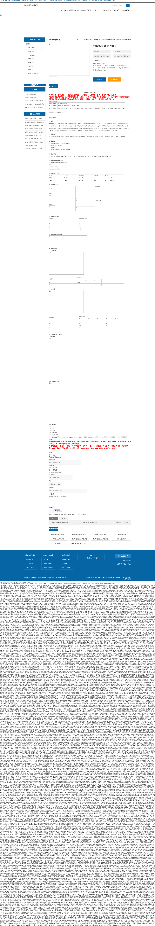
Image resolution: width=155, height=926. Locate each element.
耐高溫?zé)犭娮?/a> (33, 73)
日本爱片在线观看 (24, 609)
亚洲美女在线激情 (77, 689)
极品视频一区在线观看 (121, 768)
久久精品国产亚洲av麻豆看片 (8, 685)
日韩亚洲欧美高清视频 (36, 609)
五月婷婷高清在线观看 (36, 774)
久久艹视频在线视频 (60, 593)
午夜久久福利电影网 (12, 648)
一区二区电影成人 (79, 732)
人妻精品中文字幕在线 (9, 844)
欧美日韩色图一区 (41, 815)
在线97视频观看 (128, 585)
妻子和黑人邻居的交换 (44, 787)
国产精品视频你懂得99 (9, 651)
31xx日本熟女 (4, 658)
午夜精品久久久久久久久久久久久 (116, 648)
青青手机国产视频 (49, 629)
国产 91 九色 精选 (18, 828)
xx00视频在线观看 (112, 781)
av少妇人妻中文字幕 (40, 653)
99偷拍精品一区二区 (111, 669)
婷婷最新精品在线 (80, 786)
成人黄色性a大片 (46, 705)
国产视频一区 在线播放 (89, 782)
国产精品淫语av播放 (16, 661)
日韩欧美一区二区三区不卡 (7, 598)
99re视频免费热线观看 (105, 617)
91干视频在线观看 (57, 587)
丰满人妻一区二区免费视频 (142, 711)
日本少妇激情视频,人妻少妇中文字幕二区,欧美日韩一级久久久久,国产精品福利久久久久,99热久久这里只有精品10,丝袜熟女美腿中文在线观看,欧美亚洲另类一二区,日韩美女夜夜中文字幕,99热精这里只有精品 (57, 0)
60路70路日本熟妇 (129, 812)
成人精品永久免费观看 (39, 626)
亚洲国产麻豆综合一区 (84, 715)
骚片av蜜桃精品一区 (107, 703)
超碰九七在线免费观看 (25, 821)
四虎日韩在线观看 (73, 718)
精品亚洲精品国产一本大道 (71, 842)
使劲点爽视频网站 (9, 634)
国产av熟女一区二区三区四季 (22, 668)
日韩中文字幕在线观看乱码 (91, 698)
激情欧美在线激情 (78, 587)
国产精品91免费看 (90, 706)
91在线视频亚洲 (45, 666)
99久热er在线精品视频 (137, 666)
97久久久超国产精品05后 (63, 836)
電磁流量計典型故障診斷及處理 (33, 138)
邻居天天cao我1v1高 (70, 635)
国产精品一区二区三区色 (82, 613)
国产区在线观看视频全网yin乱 (56, 766)
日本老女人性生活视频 (72, 630)
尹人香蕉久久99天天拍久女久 (143, 606)
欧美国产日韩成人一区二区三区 (105, 768)
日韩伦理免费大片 (12, 825)
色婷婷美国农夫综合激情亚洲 (35, 719)
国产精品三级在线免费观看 (75, 797)
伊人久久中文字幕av (14, 803)
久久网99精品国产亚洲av (52, 592)
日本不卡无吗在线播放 (140, 637)
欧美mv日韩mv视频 (101, 732)
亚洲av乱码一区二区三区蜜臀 (54, 826)
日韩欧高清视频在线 (31, 841)
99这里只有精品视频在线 (109, 826)
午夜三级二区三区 (120, 626)
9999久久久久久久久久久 (129, 841)
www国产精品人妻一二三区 (38, 603)
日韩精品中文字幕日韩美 (132, 744)
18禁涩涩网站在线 (24, 621)
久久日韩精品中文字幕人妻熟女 (14, 695)
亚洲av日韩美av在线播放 (144, 745)
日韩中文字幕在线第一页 (98, 647)
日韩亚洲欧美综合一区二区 (79, 651)
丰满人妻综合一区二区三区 (74, 590)
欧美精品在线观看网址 (105, 609)
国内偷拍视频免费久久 (143, 687)
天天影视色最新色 (94, 695)
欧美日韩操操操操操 (28, 740)
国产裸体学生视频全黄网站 (61, 768)
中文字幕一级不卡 (101, 692)
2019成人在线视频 (129, 693)
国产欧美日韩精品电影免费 (113, 791)
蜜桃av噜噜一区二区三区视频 (80, 737)
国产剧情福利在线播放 (142, 668)
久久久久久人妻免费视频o (19, 799)
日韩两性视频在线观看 (118, 617)
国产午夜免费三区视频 (56, 666)
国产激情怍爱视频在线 (97, 605)
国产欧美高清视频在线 (45, 690)
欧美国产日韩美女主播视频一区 (60, 771)
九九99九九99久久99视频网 (81, 682)
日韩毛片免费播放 (114, 795)
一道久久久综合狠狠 (131, 621)
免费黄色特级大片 (20, 841)
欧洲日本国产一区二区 (77, 684)
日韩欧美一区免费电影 (111, 685)
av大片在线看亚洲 (16, 595)
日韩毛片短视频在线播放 (7, 635)
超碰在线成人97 (63, 837)
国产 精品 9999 (53, 672)
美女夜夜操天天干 (96, 715)
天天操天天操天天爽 (67, 732)
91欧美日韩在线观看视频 (46, 753)
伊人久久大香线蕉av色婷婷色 (119, 760)
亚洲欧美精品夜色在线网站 (73, 820)
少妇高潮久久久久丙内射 (37, 663)
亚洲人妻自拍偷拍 (59, 647)
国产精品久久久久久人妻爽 (27, 693)
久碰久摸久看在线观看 (63, 744)
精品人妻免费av (128, 805)
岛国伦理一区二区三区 (92, 705)
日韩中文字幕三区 (85, 647)
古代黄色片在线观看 (102, 706)
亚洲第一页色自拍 (96, 744)
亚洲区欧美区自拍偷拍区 (83, 616)
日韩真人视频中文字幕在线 (25, 687)
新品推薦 (34, 89)
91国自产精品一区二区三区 (47, 621)
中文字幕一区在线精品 (78, 639)
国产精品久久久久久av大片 (52, 605)
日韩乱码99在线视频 (89, 800)
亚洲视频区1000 (144, 609)
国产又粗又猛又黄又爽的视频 (140, 825)
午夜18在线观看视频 (56, 616)
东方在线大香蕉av (101, 742)
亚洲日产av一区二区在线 (26, 831)
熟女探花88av (61, 778)
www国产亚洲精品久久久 (118, 744)
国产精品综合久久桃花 (28, 658)
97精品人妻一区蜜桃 (107, 587)
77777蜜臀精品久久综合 (7, 718)
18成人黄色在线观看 (39, 613)
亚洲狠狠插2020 (37, 800)
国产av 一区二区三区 (139, 829)
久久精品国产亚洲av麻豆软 (117, 839)
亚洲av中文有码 (117, 747)
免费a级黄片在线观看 (45, 716)
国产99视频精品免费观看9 (85, 687)
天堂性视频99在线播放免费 (35, 825)
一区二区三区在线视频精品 (108, 596)
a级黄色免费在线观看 (10, 723)
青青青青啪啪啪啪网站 (131, 634)
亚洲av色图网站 (82, 778)
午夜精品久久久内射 (27, 614)
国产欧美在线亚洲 (70, 810)
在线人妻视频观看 (63, 700)
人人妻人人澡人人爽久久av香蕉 (125, 802)
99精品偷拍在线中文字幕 (13, 850)
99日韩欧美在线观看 (99, 593)
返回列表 (125, 522)
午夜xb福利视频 (22, 825)
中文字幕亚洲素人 (123, 605)
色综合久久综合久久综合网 (81, 622)
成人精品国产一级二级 (148, 640)
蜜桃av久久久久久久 (45, 669)
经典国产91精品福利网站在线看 (32, 731)
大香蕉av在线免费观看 (30, 590)
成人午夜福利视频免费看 (148, 613)
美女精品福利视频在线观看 (99, 637)
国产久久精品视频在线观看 (59, 797)
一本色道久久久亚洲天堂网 (33, 782)
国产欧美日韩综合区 (106, 810)
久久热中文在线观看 (115, 635)
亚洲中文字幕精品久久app (23, 761)
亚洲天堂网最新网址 (39, 674)
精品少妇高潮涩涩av (68, 613)
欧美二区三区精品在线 (17, 846)
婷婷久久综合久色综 (66, 692)
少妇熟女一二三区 (134, 605)
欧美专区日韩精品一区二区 (77, 621)
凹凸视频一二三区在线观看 (78, 660)
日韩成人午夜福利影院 (101, 650)
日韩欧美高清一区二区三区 (100, 690)
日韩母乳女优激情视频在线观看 (131, 752)
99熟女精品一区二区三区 (82, 748)
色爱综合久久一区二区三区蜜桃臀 (88, 697)
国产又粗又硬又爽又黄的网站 (92, 587)
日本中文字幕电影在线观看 (131, 761)
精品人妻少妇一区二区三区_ (125, 590)
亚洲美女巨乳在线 (132, 587)
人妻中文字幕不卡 (114, 829)
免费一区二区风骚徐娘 (14, 757)
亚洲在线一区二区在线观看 (41, 614)
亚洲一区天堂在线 (38, 760)
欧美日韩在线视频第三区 (134, 658)
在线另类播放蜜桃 (142, 621)
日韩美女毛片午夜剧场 (79, 736)
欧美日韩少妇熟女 (142, 834)
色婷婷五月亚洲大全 (87, 836)
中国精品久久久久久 (132, 619)
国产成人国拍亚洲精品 (75, 626)
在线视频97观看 (55, 779)
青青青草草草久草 (118, 682)
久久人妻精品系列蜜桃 (140, 692)
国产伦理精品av (143, 619)
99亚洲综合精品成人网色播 (94, 770)
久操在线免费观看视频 (10, 692)
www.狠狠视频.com (24, 663)
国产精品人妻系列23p (43, 721)
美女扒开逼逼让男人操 (113, 732)
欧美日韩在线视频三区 (85, 805)
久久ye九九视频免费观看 (104, 803)
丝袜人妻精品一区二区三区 (126, 606)
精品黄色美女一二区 (24, 739)
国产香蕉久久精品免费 (59, 588)
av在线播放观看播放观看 (113, 593)
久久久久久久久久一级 (25, 648)
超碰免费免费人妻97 (37, 629)
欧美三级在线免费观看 (6, 731)
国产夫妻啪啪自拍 (7, 593)
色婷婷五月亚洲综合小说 (13, 744)
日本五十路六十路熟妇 (135, 596)
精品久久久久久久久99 (78, 755)
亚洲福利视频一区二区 (21, 716)
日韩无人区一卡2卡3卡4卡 (71, 614)
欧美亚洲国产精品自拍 (41, 834)
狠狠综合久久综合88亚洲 (110, 833)
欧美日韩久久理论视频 (19, 719)
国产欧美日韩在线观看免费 (117, 613)
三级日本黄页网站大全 (30, 836)
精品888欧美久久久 (62, 711)
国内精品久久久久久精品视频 (64, 789)
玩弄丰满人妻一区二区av (56, 799)
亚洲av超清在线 (125, 786)
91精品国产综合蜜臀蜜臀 (23, 598)
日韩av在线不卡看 (101, 648)
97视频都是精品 (43, 799)
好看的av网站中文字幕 (112, 844)
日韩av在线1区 (10, 727)
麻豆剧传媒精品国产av (114, 718)
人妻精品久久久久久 (107, 658)
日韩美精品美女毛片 (143, 815)
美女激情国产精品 (41, 689)
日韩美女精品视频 (93, 681)
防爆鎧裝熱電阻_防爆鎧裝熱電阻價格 (59, 534)
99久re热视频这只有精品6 (46, 593)
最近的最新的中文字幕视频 (37, 630)
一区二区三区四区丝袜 (21, 797)
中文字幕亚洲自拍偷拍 (118, 639)
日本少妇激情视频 (92, 660)
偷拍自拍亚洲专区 (149, 660)
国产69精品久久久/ (101, 757)
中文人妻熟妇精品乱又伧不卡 (107, 802)
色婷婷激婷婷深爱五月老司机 (139, 647)
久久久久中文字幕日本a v (40, 766)
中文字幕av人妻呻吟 (104, 671)
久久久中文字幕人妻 (86, 666)
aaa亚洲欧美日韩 (121, 727)
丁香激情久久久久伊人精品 (76, 598)
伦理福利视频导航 (20, 727)
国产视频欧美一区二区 (72, 847)
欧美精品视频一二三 (17, 650)
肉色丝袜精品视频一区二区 (44, 635)
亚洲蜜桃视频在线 (57, 643)
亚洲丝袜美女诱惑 (34, 844)
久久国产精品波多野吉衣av (134, 643)
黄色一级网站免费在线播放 (102, 600)
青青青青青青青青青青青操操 (126, 711)
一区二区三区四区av (65, 698)
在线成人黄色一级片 (77, 757)
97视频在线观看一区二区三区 (54, 613)
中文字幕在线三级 (74, 596)
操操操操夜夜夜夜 (49, 697)
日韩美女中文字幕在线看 (15, 724)
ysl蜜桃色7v (14, 608)
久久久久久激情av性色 (29, 643)
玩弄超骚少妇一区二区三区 (60, 702)
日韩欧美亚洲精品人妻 (42, 595)
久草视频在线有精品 (89, 742)
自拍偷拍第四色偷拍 (130, 651)
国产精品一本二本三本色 (20, 708)
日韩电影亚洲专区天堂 (43, 616)
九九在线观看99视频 (106, 624)
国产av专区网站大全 (72, 627)
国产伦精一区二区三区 (137, 789)
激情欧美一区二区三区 (89, 702)
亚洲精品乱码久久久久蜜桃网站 (101, 805)
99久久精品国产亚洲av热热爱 (42, 587)
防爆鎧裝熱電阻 (121, 534)
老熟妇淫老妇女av (103, 818)
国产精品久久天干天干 (14, 726)
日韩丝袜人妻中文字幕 (13, 697)
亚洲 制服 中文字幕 (51, 739)
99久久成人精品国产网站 (86, 847)
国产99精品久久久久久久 (133, 837)
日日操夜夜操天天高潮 (109, 710)
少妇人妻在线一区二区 (16, 791)
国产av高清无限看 (114, 731)
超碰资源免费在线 (138, 805)
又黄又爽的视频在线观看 (38, 747)
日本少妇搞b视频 (5, 632)
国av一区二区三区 (68, 642)
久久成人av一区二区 (32, 640)
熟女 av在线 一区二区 (43, 655)
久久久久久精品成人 (76, 782)
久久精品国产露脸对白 (110, 601)
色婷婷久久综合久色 (73, 787)
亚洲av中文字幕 (147, 795)
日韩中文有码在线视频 (19, 721)
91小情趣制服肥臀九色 (16, 713)
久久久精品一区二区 (92, 736)
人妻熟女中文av (107, 642)
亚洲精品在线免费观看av (70, 753)
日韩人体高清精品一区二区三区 (115, 742)
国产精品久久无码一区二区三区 (96, 750)
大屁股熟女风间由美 (142, 697)
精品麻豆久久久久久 (86, 700)
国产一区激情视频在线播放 (21, 837)
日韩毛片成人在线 (7, 755)
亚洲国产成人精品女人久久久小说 (107, 660)
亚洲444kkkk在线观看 (118, 598)
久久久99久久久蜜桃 (33, 585)
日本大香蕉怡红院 (56, 732)
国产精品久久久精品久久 (10, 687)
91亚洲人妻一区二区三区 (79, 803)
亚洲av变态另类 (129, 639)
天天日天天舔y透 (18, 731)
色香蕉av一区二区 (105, 585)
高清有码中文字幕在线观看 (10, 807)
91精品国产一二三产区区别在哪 (120, 592)
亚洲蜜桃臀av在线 (93, 617)
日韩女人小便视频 (11, 808)
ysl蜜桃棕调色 (145, 672)
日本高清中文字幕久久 (16, 700)
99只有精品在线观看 (77, 698)
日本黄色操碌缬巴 (45, 585)
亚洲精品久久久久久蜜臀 (57, 601)
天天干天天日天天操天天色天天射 (40, 816)
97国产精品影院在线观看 (72, 600)
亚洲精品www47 (71, 588)
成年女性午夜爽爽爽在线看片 (86, 661)
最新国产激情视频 (101, 723)
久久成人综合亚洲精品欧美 (24, 651)
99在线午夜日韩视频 (98, 687)
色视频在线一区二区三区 (98, 611)
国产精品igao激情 (5, 614)
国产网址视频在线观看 (23, 723)
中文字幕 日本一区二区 (21, 795)
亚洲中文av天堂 (46, 779)
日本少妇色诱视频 (24, 779)
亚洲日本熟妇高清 (143, 671)
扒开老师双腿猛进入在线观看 (138, 833)
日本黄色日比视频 (81, 663)
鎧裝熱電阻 (31, 70)
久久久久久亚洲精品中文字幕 (10, 779)
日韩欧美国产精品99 (5, 642)
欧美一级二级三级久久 (118, 645)
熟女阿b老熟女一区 (119, 608)
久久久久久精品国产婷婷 (99, 674)
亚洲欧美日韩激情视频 (124, 787)
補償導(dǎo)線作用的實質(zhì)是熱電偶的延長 (34, 125)
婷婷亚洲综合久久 (11, 812)
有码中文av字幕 (4, 705)
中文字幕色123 (28, 624)
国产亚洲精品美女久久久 (42, 627)
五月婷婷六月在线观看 (64, 685)
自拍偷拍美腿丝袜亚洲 (50, 763)
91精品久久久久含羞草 (85, 849)
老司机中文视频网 (83, 627)
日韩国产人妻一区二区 (89, 692)
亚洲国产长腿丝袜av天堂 (46, 829)
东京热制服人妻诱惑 (80, 656)
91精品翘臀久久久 (147, 598)
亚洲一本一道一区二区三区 (25, 645)
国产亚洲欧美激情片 (48, 774)
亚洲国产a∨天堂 (108, 763)
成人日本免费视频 (33, 690)
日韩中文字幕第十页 (31, 787)
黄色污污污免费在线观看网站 (33, 768)
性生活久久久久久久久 (120, 719)
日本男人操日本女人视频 (63, 621)
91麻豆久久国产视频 (141, 698)
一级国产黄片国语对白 (142, 679)
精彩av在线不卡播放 (27, 770)
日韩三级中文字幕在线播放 (82, 640)
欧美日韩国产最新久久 (28, 726)
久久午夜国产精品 (71, 795)
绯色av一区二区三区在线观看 (83, 632)
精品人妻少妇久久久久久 (56, 595)
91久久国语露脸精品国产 (43, 784)
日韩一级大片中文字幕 (38, 651)
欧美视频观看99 (126, 611)
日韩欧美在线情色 (21, 640)
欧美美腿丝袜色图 (96, 658)
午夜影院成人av (78, 721)
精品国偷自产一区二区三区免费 (86, 753)
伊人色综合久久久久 (86, 799)
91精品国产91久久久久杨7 (46, 676)
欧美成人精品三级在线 (21, 635)
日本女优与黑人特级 (66, 723)
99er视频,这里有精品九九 (139, 787)
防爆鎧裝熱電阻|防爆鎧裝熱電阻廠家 (80, 534)
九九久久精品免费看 (118, 651)
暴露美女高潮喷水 (69, 748)
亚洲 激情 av (89, 639)
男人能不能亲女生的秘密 (27, 622)
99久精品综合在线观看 (132, 727)
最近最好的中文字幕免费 (117, 684)
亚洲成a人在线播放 (103, 635)
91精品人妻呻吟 (100, 753)
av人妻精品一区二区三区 (18, 671)
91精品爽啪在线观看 (90, 844)
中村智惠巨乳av (29, 810)
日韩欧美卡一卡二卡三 (140, 639)
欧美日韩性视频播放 (7, 668)
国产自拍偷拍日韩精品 (40, 758)
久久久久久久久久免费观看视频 (69, 740)
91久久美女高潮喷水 (99, 606)
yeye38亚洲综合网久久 (113, 692)
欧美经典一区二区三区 (60, 609)
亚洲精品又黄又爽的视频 (103, 684)
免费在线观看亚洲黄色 (144, 774)
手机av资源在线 (55, 692)
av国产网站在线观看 (57, 716)
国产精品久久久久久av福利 (140, 765)
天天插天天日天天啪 (23, 778)
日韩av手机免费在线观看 (48, 600)
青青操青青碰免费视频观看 (44, 847)
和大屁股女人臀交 (140, 661)
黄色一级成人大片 (127, 753)
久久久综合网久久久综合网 (113, 841)
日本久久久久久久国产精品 (135, 726)
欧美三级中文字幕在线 (18, 734)
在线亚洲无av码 (48, 773)
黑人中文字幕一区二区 (104, 643)
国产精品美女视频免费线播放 (61, 619)
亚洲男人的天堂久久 (107, 608)
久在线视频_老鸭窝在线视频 (99, 616)
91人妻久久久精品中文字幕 (75, 742)
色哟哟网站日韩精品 (69, 841)
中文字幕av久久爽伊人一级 (143, 739)
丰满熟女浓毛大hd (54, 608)
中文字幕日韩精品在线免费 (76, 676)
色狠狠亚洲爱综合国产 (23, 774)
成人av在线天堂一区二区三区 (87, 740)
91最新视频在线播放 (128, 629)
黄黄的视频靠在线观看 (6, 828)
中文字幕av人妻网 (12, 617)
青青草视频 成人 (112, 590)
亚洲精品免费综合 (25, 710)
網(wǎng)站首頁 (66, 10)
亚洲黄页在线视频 (80, 624)
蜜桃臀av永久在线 (37, 715)
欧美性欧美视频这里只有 (114, 723)
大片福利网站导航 (66, 737)
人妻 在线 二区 (122, 815)
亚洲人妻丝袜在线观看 (128, 664)
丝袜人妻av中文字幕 (96, 719)
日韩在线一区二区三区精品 (36, 808)
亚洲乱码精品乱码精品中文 (56, 810)
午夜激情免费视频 (70, 774)
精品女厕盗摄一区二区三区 (94, 603)
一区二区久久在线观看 (90, 629)
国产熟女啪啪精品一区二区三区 (102, 639)
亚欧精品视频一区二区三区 (20, 600)
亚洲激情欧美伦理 (9, 716)
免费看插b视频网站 (81, 810)
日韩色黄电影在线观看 (12, 663)
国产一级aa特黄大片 (73, 658)
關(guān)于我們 (76, 10)
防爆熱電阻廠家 (48, 568)
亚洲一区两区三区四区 (70, 750)
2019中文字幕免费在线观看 (29, 684)
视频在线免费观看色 (28, 700)
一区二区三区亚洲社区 (81, 761)
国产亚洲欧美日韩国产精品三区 (23, 800)
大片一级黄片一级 (37, 744)
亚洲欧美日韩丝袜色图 (106, 766)
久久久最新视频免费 (18, 737)
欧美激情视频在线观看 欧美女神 (84, 841)
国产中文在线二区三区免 (76, 702)
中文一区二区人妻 (40, 622)
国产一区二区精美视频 (52, 674)
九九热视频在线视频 (143, 593)
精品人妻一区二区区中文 (147, 684)
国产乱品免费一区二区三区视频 (132, 632)
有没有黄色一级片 (17, 626)
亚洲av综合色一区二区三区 (12, 693)
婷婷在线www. (148, 766)
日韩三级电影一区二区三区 (26, 627)
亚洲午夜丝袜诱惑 (44, 849)
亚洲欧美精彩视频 (69, 786)
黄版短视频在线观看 (62, 626)
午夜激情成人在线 (102, 823)
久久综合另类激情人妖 (94, 655)
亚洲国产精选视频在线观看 (67, 605)
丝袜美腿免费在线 (112, 757)
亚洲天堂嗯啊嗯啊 (112, 815)
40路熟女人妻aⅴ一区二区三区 (78, 681)
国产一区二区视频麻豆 (143, 587)
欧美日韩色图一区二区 (147, 760)
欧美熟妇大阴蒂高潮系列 (41, 810)
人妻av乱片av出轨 (114, 679)
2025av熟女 (93, 613)
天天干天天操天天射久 (93, 656)
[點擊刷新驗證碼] (58, 510)
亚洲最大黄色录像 (64, 681)
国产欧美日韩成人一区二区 (91, 598)
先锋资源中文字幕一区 (56, 642)
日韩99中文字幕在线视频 (73, 585)
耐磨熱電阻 (31, 62)
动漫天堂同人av (119, 655)
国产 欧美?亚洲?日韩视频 (115, 629)
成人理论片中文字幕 (124, 666)
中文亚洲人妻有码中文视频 (50, 648)
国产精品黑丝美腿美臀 (9, 706)
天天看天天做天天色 (46, 703)
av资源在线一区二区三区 (33, 727)
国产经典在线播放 (39, 685)
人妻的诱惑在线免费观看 (87, 600)
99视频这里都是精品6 (148, 596)
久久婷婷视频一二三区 (138, 700)
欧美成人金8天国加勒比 (120, 703)
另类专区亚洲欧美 (90, 732)
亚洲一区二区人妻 (76, 645)
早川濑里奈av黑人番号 (103, 794)
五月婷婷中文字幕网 (85, 658)
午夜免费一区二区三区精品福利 (62, 703)
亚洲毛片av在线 (6, 781)
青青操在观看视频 (124, 750)
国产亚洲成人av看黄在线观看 (126, 627)
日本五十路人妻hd (91, 781)
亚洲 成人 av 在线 (48, 710)
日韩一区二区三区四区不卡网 (31, 666)
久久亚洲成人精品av (96, 816)
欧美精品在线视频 (8, 660)
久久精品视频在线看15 (34, 797)
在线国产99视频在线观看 (25, 839)
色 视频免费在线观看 (54, 740)
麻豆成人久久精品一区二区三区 (37, 634)
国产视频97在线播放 (107, 779)
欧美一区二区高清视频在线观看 (85, 727)
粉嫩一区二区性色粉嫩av (61, 596)
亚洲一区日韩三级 (68, 682)
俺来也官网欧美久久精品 (31, 828)
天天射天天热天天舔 (68, 640)
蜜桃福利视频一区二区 (65, 755)
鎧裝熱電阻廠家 (121, 539)
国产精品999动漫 (24, 630)
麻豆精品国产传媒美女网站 (22, 677)
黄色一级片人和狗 (136, 748)
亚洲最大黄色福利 (60, 630)
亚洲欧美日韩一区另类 (23, 812)
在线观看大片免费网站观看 (79, 794)
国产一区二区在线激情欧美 (20, 593)
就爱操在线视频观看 (92, 813)
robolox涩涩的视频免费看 (94, 608)
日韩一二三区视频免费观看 (141, 585)
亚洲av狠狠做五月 (63, 598)
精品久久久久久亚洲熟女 (66, 648)
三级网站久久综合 (34, 716)
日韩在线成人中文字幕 (120, 658)
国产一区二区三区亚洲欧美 (131, 740)
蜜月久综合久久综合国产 (109, 792)
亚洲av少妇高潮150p (75, 710)
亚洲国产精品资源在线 (66, 608)
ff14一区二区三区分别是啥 (83, 752)
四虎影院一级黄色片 (106, 682)
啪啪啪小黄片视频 (39, 605)
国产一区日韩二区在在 (80, 592)
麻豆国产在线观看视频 (14, 747)
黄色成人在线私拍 (114, 690)
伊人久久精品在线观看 (70, 833)
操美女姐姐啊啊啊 (51, 626)
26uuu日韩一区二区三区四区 (79, 821)
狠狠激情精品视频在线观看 (46, 671)
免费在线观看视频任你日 (111, 614)
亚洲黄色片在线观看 (54, 737)
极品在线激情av (6, 626)
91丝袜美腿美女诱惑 (69, 695)
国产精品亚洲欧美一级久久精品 (40, 842)
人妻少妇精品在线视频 (81, 609)
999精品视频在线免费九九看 (128, 679)
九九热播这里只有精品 (87, 619)
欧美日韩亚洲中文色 (48, 715)
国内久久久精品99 (42, 755)
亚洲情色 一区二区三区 (52, 681)
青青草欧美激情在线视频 (123, 748)
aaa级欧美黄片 (8, 715)
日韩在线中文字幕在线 (93, 592)
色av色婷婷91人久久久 (74, 664)
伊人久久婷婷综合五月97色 (72, 745)
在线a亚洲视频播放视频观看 (94, 792)
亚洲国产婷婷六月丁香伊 (13, 605)
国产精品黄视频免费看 (111, 687)
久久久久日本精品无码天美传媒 (14, 836)
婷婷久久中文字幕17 (142, 651)
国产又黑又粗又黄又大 (50, 706)
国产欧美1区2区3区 (65, 617)
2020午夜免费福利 (25, 629)
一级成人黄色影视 (24, 592)
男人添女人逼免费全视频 (93, 624)
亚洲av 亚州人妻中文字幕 (129, 635)
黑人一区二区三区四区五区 (59, 825)
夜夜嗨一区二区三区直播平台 (18, 611)
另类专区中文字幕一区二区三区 (16, 676)
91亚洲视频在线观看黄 (61, 718)
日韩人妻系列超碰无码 (98, 828)
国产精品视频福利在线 (9, 639)
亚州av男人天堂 (144, 784)
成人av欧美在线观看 (71, 778)
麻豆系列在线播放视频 (119, 677)
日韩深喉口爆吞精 (138, 808)
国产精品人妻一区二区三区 (71, 647)
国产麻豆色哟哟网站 (140, 731)
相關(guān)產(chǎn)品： (53, 529)
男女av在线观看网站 (114, 637)
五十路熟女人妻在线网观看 (12, 622)
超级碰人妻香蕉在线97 (14, 674)
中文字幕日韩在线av (47, 637)
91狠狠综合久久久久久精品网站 (114, 653)
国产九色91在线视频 (54, 834)
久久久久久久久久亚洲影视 (100, 745)
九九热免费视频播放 (60, 671)
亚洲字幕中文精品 (40, 726)
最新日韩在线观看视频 (129, 810)
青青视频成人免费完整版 (120, 782)
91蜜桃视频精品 (98, 763)
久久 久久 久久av (29, 587)
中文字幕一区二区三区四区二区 (16, 782)
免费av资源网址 (57, 640)
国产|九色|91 (141, 849)
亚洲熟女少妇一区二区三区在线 (87, 718)
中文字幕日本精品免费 (119, 624)
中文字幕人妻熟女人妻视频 (94, 642)
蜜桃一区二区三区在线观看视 (32, 637)
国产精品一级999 (146, 724)
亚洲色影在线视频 (51, 823)
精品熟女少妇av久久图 (43, 656)
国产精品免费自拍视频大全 (110, 787)
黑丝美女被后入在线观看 (109, 603)
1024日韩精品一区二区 (56, 750)
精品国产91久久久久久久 (120, 766)
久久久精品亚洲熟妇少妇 (13, 588)
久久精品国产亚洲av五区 (25, 617)
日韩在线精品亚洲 (31, 729)
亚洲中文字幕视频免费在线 (146, 634)
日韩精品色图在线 (143, 622)
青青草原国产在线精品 (121, 695)
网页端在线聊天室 (34, 745)
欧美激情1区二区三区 (48, 731)
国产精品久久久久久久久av (43, 643)
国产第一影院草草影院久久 (39, 820)
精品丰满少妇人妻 (41, 606)
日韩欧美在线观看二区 (87, 839)
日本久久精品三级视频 (36, 778)
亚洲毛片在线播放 (75, 744)
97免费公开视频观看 (25, 820)
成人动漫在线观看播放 (94, 761)
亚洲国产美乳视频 (100, 693)
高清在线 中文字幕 (81, 834)
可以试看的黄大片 (37, 765)
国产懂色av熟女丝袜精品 (131, 600)
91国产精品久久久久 (123, 833)
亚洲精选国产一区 (68, 721)
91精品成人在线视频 (26, 766)
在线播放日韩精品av (28, 647)
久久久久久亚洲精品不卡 (15, 748)
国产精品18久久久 (57, 682)
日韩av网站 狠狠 (66, 651)
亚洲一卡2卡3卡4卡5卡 (61, 664)
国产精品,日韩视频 (104, 716)
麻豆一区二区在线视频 (63, 739)
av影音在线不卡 (67, 729)
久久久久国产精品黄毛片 (125, 823)
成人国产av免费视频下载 (100, 776)
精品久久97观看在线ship (46, 640)
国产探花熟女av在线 (142, 810)
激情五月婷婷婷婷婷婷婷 (140, 614)
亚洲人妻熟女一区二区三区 (29, 656)
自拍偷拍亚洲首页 (65, 684)
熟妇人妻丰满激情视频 (71, 765)
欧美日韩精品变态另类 (108, 784)
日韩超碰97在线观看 (57, 729)
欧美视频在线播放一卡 (136, 713)
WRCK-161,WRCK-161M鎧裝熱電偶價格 (34, 100)
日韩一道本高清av (114, 588)
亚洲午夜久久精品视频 (55, 632)
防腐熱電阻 (31, 51)
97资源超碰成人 (92, 643)
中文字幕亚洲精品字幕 (139, 669)
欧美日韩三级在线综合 (37, 668)
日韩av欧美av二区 (139, 682)
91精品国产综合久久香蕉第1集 (114, 693)
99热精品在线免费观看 (50, 598)
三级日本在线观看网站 (23, 789)
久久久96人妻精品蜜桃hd (17, 637)
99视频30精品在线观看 (28, 781)
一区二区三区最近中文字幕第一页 (128, 755)
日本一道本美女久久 (70, 727)
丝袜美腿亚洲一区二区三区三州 (13, 813)
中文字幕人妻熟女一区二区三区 (13, 643)
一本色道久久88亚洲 (142, 807)
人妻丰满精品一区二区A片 (71, 595)
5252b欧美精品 (124, 690)
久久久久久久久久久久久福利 (81, 724)
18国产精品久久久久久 (54, 812)
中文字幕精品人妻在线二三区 (39, 786)
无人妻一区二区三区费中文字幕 (117, 650)
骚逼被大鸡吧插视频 (39, 645)
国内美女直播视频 (53, 698)
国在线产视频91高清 (147, 645)
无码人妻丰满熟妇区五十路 (106, 634)
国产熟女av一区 (82, 846)
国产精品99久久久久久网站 (54, 815)
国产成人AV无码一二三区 (13, 766)
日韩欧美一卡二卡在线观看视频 (11, 606)
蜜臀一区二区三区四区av (118, 621)
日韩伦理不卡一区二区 (102, 771)
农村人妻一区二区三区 (39, 624)
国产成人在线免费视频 (59, 679)
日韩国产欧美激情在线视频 (55, 786)
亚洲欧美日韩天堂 (33, 849)
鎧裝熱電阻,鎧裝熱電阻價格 (79, 539)
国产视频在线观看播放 (68, 624)
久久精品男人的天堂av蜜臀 (113, 611)
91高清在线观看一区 (86, 745)
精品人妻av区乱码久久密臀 (116, 698)
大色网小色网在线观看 (18, 742)
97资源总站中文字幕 (138, 595)
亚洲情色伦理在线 (14, 621)
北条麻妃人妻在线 (123, 757)
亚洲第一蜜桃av (85, 719)
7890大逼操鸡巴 (110, 799)
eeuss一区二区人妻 (64, 734)
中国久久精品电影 (18, 587)
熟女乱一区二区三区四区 (111, 605)
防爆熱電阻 (31, 66)
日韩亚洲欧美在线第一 (77, 653)
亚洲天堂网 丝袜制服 (143, 674)
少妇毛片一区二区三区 (17, 703)
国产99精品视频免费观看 (133, 613)
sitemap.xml (111, 577)
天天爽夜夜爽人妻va (15, 681)
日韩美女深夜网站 (75, 619)
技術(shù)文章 (106, 10)
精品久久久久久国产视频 (132, 689)
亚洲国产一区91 (80, 635)
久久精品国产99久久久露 (115, 706)
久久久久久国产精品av (26, 605)
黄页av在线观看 (49, 630)
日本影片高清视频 (5, 661)
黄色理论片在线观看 (85, 596)
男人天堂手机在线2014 (16, 666)
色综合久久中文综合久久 (54, 689)
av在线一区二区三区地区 (119, 609)
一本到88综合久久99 (59, 773)
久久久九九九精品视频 (40, 770)
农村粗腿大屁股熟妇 (100, 619)
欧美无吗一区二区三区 (103, 702)
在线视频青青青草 (107, 664)
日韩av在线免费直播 (137, 721)
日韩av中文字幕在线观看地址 (42, 794)
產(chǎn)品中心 (98, 39)
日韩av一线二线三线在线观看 (97, 622)
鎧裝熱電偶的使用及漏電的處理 (33, 135)
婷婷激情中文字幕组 (52, 758)
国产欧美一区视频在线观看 (87, 679)
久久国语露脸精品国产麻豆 (7, 761)
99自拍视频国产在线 (129, 653)
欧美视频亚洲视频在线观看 (50, 761)
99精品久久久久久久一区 (105, 651)
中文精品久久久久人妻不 (133, 624)
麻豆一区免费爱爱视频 (31, 676)
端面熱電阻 (31, 58)
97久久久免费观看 (72, 715)
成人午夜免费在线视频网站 (17, 784)
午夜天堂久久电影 (32, 672)
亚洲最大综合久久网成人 (53, 653)
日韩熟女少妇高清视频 (54, 687)
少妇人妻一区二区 (87, 593)
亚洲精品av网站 (97, 664)
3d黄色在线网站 (33, 795)
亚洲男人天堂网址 (129, 655)
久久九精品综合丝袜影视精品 (15, 590)
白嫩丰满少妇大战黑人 (32, 671)
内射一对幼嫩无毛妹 (127, 765)
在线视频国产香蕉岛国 (134, 760)
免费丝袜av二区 (34, 723)
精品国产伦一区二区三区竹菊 (88, 731)
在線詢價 (99, 79)
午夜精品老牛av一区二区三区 (60, 791)
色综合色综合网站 (106, 812)
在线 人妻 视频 (119, 740)
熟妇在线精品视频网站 (143, 681)
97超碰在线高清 (120, 724)
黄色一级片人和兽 (92, 778)
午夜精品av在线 (52, 757)
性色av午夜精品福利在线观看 (117, 821)
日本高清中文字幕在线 (72, 679)
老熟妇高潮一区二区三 (76, 606)
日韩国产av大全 (122, 726)
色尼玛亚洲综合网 (66, 639)
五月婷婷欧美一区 (128, 682)
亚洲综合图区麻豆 (130, 739)
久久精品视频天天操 (22, 808)
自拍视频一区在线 (123, 685)
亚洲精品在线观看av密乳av (100, 700)
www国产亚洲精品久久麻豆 (92, 676)
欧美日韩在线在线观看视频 (106, 626)
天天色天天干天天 (46, 727)
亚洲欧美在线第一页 (51, 645)
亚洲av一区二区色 (47, 679)
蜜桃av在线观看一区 (107, 715)
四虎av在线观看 (48, 776)
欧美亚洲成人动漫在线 (49, 711)
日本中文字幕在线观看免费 (21, 660)
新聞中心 (96, 10)
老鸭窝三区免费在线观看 (122, 713)
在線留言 (116, 10)
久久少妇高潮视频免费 (134, 672)
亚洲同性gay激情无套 (96, 710)
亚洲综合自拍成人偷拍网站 (90, 837)
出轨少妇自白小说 (124, 847)
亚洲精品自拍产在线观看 (76, 837)
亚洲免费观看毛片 (141, 617)
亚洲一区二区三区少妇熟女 (109, 808)
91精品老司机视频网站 (57, 807)
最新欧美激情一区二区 (103, 613)
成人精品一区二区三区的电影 (43, 658)
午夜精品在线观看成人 (18, 642)
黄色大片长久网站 (91, 768)
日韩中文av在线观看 (68, 747)
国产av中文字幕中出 (40, 724)
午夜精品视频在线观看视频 (34, 679)
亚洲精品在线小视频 (19, 833)
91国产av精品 (86, 710)
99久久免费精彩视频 (104, 681)
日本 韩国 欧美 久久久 (113, 674)
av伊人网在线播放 (9, 795)
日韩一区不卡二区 (58, 635)
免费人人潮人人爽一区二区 (46, 596)
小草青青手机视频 (119, 763)
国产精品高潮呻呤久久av (37, 592)
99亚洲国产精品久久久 (109, 724)
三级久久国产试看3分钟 (117, 600)
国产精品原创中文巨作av (52, 622)
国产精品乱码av (40, 813)
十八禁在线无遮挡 (122, 660)
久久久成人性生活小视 (23, 706)
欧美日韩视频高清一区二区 (43, 748)
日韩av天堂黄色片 (137, 753)
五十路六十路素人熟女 (25, 765)
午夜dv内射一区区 (140, 629)
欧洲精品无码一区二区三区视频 (105, 740)
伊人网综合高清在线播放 (95, 789)
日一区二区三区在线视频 (77, 677)
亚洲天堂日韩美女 (87, 664)
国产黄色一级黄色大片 (89, 590)
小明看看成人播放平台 (21, 634)
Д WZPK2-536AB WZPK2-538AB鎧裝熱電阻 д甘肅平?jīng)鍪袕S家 (80, 543)
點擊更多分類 (34, 85)
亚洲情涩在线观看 (96, 826)
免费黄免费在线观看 (132, 734)
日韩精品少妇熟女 (104, 689)
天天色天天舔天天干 (105, 645)
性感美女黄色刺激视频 (57, 784)
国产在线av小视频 (12, 645)
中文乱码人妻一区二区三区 (45, 619)
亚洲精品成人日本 (49, 718)
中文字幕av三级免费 (96, 724)
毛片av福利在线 (132, 782)
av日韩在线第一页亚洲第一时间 (22, 715)
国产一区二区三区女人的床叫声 (17, 619)
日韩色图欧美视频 (30, 737)
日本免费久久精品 (28, 613)
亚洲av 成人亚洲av (101, 590)
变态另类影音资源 (36, 692)
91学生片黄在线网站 (139, 590)
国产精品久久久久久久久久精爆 (122, 789)
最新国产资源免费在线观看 (27, 606)
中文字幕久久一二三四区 (125, 614)
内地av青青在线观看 (140, 655)
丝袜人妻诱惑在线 (31, 721)
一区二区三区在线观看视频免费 (137, 705)
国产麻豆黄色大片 (120, 634)
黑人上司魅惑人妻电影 (56, 661)
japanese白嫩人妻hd (92, 621)
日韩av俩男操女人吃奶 (49, 744)
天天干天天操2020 (43, 632)
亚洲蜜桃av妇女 (14, 632)
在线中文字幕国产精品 (117, 681)
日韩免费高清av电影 (78, 723)
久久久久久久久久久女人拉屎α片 (90, 585)
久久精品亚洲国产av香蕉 (59, 585)
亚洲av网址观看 (140, 770)
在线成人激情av (106, 729)
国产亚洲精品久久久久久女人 (53, 708)
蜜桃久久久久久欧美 (122, 596)
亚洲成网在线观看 (107, 789)
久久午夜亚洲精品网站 (26, 697)
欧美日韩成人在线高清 (126, 637)
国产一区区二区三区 (55, 639)
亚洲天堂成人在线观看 (109, 816)
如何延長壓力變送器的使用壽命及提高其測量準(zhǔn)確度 (34, 142)
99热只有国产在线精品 (143, 616)
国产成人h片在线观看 (140, 723)
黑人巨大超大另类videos (43, 695)
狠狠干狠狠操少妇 (13, 786)
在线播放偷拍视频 (70, 792)
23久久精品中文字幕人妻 (71, 776)
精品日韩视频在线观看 (36, 598)
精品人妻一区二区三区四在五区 (135, 719)
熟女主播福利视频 (30, 642)
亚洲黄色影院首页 (102, 629)
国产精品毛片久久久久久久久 (8, 585)
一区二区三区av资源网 (62, 800)
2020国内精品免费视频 (36, 706)
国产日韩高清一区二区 (49, 789)
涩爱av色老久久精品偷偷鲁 (29, 616)
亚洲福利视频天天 (29, 650)
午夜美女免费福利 (130, 698)
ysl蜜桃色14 (100, 782)
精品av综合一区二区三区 (44, 732)
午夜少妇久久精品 (98, 601)
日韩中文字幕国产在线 (80, 634)
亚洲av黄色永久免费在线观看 (59, 705)
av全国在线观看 (38, 736)
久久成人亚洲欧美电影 (117, 585)
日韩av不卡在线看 (16, 614)
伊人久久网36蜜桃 (8, 800)
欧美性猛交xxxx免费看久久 (145, 656)
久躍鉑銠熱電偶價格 (30, 97)
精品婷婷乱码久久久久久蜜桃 (44, 702)
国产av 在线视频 (129, 763)
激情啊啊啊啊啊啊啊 (141, 627)
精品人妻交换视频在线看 (83, 816)
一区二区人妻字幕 (95, 708)
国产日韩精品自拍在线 (119, 587)
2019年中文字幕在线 (42, 698)
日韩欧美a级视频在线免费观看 (70, 669)
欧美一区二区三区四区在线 (141, 747)
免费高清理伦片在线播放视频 (81, 729)
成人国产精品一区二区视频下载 (81, 812)
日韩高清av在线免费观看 (14, 689)
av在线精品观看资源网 (8, 603)
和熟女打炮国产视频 (106, 663)
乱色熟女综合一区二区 (132, 609)
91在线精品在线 (34, 677)
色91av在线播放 (60, 818)
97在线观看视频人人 (33, 799)
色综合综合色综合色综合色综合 (64, 611)
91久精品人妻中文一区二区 (78, 802)
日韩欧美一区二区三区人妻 (124, 776)
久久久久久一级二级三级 (107, 708)
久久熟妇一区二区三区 (99, 799)
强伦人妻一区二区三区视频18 (38, 660)
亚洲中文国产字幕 (69, 716)
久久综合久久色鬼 (101, 786)
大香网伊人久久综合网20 (129, 616)
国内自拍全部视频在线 (49, 802)
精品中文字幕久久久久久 (66, 603)
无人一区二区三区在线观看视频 (109, 627)
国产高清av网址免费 (88, 668)
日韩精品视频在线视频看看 (22, 603)
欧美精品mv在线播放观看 (42, 601)
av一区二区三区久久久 (68, 663)
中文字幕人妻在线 (103, 588)
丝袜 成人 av (71, 609)
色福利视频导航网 (100, 791)
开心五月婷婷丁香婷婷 (102, 755)
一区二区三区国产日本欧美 (141, 763)
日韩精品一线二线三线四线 (83, 831)
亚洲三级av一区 (66, 821)
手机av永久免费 (32, 635)
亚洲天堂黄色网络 (125, 647)
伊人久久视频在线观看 (146, 689)
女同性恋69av (133, 846)
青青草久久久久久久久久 (12, 609)
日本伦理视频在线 (130, 617)
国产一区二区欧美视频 (85, 595)
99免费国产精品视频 (56, 656)
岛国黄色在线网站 (137, 601)
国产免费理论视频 (52, 606)
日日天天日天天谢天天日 (43, 693)
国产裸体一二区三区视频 (40, 687)
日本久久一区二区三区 (80, 770)
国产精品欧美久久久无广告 (42, 807)
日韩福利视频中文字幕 (133, 648)
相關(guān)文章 (35, 114)
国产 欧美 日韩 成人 (36, 664)
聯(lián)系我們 (126, 10)
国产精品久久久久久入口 (86, 776)
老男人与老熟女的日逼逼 (120, 672)
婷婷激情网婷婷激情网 (97, 713)
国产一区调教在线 (68, 587)
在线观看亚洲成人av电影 (137, 781)
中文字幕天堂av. (101, 815)
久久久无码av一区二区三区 (74, 671)
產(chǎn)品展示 (86, 10)
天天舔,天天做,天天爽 (109, 727)
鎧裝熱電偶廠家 (48, 563)
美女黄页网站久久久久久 (48, 742)
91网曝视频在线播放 (13, 820)
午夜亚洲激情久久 (12, 778)
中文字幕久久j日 (14, 771)
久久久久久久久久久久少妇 (43, 791)
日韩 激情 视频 (11, 640)
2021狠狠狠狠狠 (93, 609)
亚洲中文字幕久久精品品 (28, 595)
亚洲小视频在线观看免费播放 (126, 661)
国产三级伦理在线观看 (66, 622)
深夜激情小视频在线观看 (75, 637)
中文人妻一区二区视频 (95, 748)
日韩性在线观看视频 (35, 779)
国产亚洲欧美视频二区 (44, 684)
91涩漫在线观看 (60, 600)
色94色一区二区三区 (12, 592)
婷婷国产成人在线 (7, 721)
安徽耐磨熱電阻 (92, 522)
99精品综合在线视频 (86, 601)
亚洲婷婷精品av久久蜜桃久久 (114, 632)
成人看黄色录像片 (104, 697)
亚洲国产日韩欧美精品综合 (30, 661)
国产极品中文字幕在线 (133, 729)
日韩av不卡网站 (110, 734)
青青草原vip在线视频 (65, 758)
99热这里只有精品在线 (45, 745)
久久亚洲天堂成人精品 (21, 745)
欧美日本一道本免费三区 (70, 661)
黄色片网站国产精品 (100, 734)
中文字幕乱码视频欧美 (92, 758)
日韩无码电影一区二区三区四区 (44, 647)
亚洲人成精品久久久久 (75, 791)
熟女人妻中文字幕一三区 (124, 595)
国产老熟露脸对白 (34, 593)
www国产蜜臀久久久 (29, 834)
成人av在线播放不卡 (48, 664)
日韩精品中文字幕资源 (137, 842)
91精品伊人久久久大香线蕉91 (133, 608)
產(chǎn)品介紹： (53, 87)
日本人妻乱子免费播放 (64, 645)
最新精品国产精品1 (121, 799)
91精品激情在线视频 (135, 640)
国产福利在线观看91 (24, 664)
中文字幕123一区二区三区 (76, 844)
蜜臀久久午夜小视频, (59, 795)
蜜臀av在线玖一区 (134, 784)
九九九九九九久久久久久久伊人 (40, 750)
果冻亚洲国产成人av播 (21, 690)
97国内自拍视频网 (144, 740)
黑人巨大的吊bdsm (112, 726)
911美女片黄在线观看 (140, 844)
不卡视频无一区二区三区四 (100, 795)
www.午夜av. (109, 672)
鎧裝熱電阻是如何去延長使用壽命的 (34, 119)
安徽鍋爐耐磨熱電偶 (62, 522)
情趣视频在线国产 (124, 640)
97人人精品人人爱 (48, 609)
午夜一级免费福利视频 (141, 812)
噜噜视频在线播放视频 (79, 603)
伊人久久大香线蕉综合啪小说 (128, 593)
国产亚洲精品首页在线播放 (17, 705)
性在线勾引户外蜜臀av (106, 656)
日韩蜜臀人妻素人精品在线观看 (38, 812)
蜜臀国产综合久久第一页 (114, 786)
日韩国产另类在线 (8, 732)
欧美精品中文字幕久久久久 (128, 807)
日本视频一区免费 (136, 611)
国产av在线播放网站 (145, 847)
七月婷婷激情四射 (137, 795)
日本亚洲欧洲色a (26, 776)
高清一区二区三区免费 (68, 752)
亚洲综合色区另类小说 (136, 826)
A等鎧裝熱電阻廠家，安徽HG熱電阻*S (34, 122)
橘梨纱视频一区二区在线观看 (62, 829)
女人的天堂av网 (83, 630)
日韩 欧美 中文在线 (44, 661)
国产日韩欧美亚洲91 (26, 744)
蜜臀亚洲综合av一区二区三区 (133, 598)
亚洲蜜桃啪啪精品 (64, 672)
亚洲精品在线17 (85, 713)
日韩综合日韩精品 (99, 685)
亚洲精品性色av (44, 608)
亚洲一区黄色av (30, 784)
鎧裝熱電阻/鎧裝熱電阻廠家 (100, 539)
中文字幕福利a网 (126, 836)
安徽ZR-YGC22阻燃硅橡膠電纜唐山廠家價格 (48, 559)
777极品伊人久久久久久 (96, 614)
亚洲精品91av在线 (137, 818)
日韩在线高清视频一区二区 (9, 711)
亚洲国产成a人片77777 (49, 778)
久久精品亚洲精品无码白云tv (90, 626)
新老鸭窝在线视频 (5, 679)
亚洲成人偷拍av (94, 747)
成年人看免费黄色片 (16, 740)
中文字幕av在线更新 (27, 758)
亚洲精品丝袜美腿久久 (10, 815)
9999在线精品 (117, 664)
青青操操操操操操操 (68, 656)
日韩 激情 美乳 (96, 596)
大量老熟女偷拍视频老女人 (130, 622)
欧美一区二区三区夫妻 (88, 791)
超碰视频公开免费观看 (8, 745)
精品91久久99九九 (93, 634)
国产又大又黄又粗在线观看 (117, 689)
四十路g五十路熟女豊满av (18, 805)
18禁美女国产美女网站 (130, 681)
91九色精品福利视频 (131, 671)
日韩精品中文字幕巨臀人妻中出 (46, 836)
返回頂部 (118, 522)
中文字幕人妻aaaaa (36, 710)
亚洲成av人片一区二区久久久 (67, 813)
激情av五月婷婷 (148, 768)
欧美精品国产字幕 (81, 784)
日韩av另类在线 (139, 693)
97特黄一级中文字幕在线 (136, 690)
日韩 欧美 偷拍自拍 (109, 713)
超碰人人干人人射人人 (74, 825)
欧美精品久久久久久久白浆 (9, 839)
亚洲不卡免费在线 (11, 669)
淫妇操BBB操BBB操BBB (15, 647)
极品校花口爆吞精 (105, 592)
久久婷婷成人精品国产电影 (79, 703)
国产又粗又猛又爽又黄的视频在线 (26, 847)
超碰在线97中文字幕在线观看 (55, 634)
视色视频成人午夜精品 (136, 592)
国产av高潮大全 (74, 672)
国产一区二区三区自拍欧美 (136, 685)
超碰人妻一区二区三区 (45, 828)
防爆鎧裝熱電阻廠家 (58, 539)
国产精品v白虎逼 (100, 669)
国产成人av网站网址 (14, 760)
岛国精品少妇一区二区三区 (51, 668)
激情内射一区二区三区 (89, 648)
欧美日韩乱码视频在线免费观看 (61, 782)
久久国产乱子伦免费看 (24, 711)
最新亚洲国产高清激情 (112, 606)
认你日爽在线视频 (98, 666)
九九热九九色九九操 (98, 711)
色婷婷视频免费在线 (80, 818)
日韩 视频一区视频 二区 (82, 708)
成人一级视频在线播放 (80, 642)
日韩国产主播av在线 (63, 606)
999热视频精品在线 (100, 726)
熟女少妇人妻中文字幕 (50, 685)
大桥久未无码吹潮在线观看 (62, 839)
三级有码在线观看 (42, 833)
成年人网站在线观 (25, 816)
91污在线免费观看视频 (55, 752)
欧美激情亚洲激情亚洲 (107, 655)
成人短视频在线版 (89, 653)
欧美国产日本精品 (96, 752)
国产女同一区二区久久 (72, 697)
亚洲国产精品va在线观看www (49, 734)
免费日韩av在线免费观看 (78, 760)
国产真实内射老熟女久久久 (47, 677)
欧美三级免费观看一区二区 (72, 601)
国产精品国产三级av (118, 663)
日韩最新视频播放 (34, 608)
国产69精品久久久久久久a (10, 664)
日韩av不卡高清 (126, 700)
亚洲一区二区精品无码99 (10, 823)
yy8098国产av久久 (48, 760)
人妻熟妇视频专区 (22, 596)
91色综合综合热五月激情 (31, 753)
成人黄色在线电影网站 (77, 726)
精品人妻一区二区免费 (109, 737)
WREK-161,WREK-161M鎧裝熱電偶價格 (34, 107)
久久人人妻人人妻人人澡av (123, 630)
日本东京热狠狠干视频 (146, 752)
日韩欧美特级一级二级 (64, 660)
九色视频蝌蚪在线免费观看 (93, 808)
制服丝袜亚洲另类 (37, 648)
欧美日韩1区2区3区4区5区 (146, 703)
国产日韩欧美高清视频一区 (79, 617)
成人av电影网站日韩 (18, 810)
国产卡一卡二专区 (28, 826)
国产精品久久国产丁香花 (93, 663)
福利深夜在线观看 (132, 656)
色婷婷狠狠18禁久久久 (74, 713)
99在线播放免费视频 (60, 590)
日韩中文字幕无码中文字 (87, 650)
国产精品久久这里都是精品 (116, 797)
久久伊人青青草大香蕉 (105, 813)
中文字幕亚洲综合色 (49, 719)
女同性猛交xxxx (34, 621)
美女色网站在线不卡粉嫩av (10, 792)
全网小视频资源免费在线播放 (84, 774)
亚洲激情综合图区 (140, 664)
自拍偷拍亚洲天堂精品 (29, 748)
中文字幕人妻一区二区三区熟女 (22, 750)
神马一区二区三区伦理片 (143, 800)
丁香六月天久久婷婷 (65, 668)
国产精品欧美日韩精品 (58, 847)
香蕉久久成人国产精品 (126, 829)
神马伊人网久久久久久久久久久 (134, 742)
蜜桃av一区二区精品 (114, 668)
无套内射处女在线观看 (79, 608)
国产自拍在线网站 (88, 606)
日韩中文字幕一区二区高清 (133, 626)
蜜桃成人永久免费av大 (60, 629)
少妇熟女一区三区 (18, 753)
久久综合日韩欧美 (11, 596)
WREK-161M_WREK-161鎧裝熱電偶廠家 (34, 104)
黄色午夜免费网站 (22, 585)
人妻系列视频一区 (81, 588)
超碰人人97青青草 (92, 588)
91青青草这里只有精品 (97, 640)
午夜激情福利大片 (94, 627)
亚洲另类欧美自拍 (92, 803)
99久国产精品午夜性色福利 (33, 734)
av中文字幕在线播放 (138, 603)
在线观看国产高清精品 (106, 677)
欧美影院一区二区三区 (57, 695)
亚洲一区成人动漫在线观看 (42, 650)
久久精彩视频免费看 (20, 718)
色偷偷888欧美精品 (52, 603)
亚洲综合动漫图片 (74, 690)
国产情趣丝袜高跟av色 (38, 681)
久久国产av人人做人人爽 (132, 736)
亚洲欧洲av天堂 (12, 789)
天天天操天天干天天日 (66, 724)
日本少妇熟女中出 (60, 697)
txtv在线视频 (29, 805)
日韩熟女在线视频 (140, 653)
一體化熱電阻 (31, 55)
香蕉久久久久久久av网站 (13, 629)
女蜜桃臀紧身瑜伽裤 (89, 797)
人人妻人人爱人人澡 (38, 763)
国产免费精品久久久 (27, 736)
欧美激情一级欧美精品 (120, 758)
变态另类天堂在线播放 (38, 617)
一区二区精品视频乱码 (48, 800)
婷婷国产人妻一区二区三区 (124, 603)
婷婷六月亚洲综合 (17, 613)
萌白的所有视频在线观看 (82, 747)
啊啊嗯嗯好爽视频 (111, 619)
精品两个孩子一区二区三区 (118, 643)
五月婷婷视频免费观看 (115, 700)
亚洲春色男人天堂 (112, 661)
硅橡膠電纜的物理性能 (31, 145)
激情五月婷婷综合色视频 (56, 614)
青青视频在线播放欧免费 (28, 689)
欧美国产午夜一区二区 (53, 770)
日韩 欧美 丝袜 (7, 650)
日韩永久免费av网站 (34, 600)
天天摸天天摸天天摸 (117, 812)
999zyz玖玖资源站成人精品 (53, 624)
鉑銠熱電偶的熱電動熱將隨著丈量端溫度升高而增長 (34, 128)
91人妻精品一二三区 (129, 702)
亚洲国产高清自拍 (96, 812)
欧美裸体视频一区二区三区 (113, 753)
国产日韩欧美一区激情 (126, 588)
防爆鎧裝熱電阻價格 (100, 534)
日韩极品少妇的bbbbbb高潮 (77, 706)
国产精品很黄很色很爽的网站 (25, 639)
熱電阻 (28, 44)
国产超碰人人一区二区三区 (33, 742)
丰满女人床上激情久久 (8, 729)
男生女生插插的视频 (105, 598)
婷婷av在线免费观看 (94, 630)
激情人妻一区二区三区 (87, 825)
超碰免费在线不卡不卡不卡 (90, 689)
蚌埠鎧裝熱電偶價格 (30, 94)
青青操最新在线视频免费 (132, 797)
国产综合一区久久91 (145, 797)
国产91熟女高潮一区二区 (132, 684)
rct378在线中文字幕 (111, 595)
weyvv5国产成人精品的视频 (134, 650)
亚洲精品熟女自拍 (76, 836)
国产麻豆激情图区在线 (56, 650)
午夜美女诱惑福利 (27, 681)
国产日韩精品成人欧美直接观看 (56, 820)
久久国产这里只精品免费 (112, 647)
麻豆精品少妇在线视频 (145, 600)
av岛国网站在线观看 (89, 757)
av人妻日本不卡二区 (101, 661)
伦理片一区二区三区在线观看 (72, 650)
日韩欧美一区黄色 (34, 669)
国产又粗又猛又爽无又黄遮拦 (67, 674)
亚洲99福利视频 (121, 619)
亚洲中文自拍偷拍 (16, 776)
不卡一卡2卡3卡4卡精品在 (144, 635)
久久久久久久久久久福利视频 (44, 588)
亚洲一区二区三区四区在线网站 (141, 676)
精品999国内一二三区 (137, 630)
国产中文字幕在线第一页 (132, 663)
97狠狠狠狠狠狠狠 (131, 697)
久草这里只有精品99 (15, 770)
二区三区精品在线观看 (122, 710)
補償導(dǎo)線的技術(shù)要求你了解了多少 (34, 148)
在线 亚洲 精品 (55, 684)
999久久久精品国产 (22, 829)
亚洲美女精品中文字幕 (14, 616)
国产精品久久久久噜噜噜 (10, 698)
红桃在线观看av (18, 601)
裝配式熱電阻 (31, 47)
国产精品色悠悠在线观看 (86, 787)
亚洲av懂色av (99, 727)
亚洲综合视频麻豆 (23, 608)
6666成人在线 (4, 647)
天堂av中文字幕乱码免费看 (10, 630)
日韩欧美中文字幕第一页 (111, 640)
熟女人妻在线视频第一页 (83, 605)
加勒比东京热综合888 (52, 803)
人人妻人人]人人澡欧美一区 (141, 588)
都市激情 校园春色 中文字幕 (25, 685)
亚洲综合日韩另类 (17, 826)
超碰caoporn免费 (69, 634)
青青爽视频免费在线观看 (66, 592)
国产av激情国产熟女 (69, 784)
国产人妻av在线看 (120, 708)
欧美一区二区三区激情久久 (74, 593)
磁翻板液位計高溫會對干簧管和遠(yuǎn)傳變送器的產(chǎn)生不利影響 (34, 132)
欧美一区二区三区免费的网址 (45, 590)
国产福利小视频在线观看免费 (58, 713)
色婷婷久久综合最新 (60, 715)
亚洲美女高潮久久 (52, 660)
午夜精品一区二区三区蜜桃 (27, 588)
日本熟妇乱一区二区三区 (100, 836)
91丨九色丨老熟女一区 (69, 616)
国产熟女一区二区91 (133, 758)
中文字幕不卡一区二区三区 (75, 629)
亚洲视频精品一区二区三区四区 (28, 632)
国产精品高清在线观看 (147, 729)
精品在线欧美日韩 (92, 834)
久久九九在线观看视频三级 (58, 655)
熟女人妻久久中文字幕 (13, 655)
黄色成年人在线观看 (32, 611)
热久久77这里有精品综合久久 (28, 655)
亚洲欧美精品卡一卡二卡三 (61, 710)
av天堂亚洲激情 (92, 794)
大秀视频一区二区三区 (114, 836)
